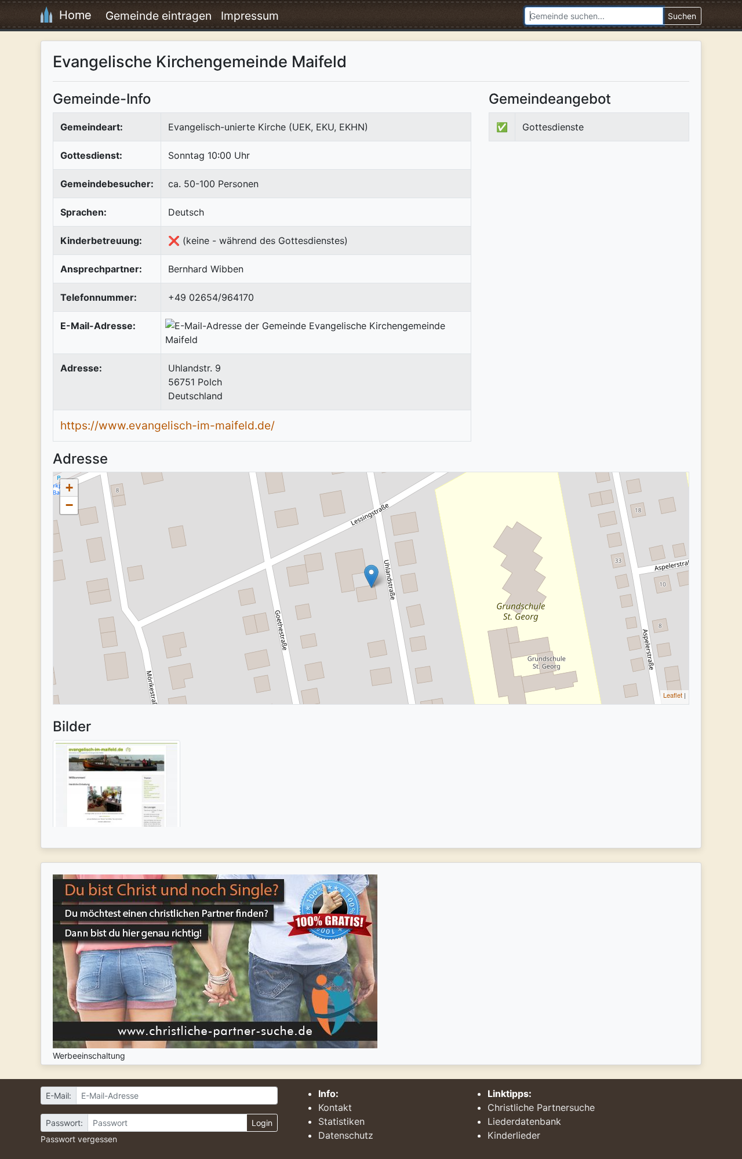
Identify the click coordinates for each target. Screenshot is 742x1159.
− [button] (69, 505)
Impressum (250, 16)
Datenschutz (345, 1135)
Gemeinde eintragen (159, 16)
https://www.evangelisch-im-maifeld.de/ (167, 425)
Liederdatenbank (524, 1121)
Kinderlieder (514, 1135)
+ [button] (69, 487)
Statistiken (341, 1121)
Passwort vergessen (79, 1139)
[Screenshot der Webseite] (116, 787)
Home (72, 15)
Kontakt (335, 1107)
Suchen (682, 16)
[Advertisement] (586, 246)
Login (262, 1123)
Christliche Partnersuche (541, 1107)
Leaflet (672, 694)
